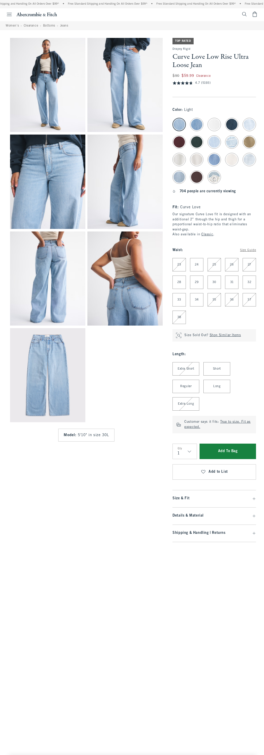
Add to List (218, 472)
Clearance (31, 25)
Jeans (64, 25)
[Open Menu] (6, 14)
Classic (207, 234)
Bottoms (49, 25)
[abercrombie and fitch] (36, 14)
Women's (12, 25)
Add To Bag (228, 451)
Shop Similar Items (225, 335)
